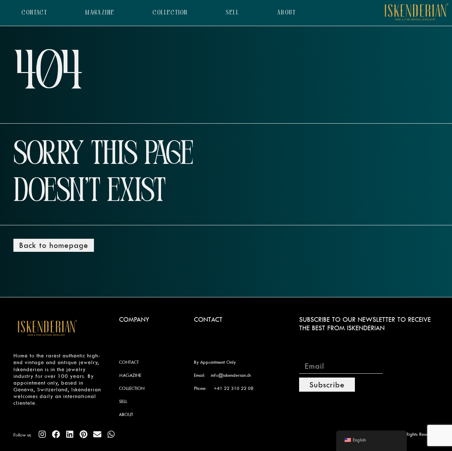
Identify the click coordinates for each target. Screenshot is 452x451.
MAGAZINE (99, 13)
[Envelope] (97, 434)
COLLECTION (170, 13)
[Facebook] (56, 434)
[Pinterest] (83, 434)
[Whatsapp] (111, 434)
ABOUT (286, 13)
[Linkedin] (70, 434)
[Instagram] (42, 434)
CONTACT (34, 13)
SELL (232, 13)
